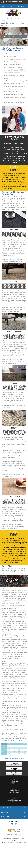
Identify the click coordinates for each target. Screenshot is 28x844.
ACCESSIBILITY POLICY (21, 842)
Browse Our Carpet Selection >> (15, 758)
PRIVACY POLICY (11, 842)
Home (3, 18)
